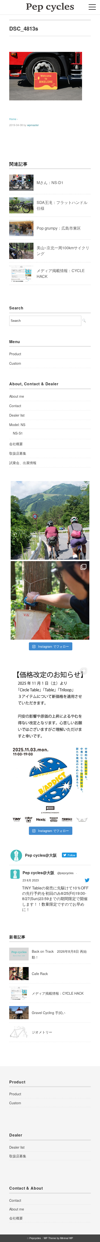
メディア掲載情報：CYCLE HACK (57, 993)
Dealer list (17, 415)
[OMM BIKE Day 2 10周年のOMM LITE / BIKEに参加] (50, 520)
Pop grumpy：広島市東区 (59, 228)
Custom (15, 363)
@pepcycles (65, 873)
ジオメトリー (42, 1032)
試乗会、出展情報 (22, 462)
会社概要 (16, 443)
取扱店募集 (17, 453)
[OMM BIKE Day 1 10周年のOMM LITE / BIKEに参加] (50, 600)
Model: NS (17, 424)
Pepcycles (35, 1238)
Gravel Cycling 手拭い (48, 1012)
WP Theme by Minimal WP (58, 1238)
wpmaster (33, 125)
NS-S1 (18, 433)
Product (15, 353)
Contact (15, 405)
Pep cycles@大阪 (38, 872)
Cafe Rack (40, 973)
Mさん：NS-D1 (50, 182)
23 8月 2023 (31, 880)
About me (16, 396)
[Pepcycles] (50, 6)
